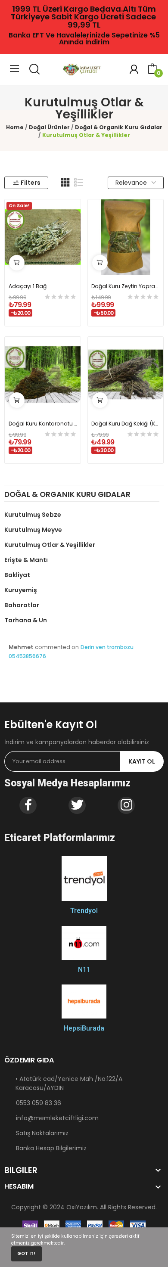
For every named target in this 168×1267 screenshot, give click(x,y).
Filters (30, 182)
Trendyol (84, 911)
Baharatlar (21, 605)
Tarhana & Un (25, 620)
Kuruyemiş (20, 590)
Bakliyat (17, 575)
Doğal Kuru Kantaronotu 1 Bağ (43, 423)
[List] (79, 183)
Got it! (26, 1253)
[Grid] (65, 183)
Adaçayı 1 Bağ (28, 286)
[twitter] (77, 805)
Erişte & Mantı (26, 560)
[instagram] (126, 805)
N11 (84, 970)
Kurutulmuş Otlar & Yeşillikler (49, 544)
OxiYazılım (81, 1207)
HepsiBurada (84, 1028)
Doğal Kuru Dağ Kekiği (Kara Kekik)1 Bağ (125, 423)
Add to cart (17, 262)
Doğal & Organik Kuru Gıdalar (67, 495)
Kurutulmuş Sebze (32, 514)
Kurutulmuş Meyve (33, 529)
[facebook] (28, 805)
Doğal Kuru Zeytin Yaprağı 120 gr (125, 286)
